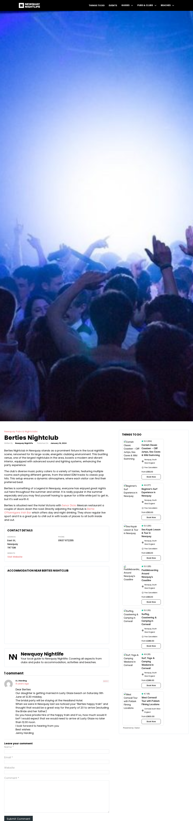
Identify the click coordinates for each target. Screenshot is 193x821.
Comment (11, 778)
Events (113, 5)
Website (9, 767)
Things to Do (97, 5)
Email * (8, 757)
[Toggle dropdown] (132, 5)
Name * (9, 747)
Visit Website (14, 556)
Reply (106, 681)
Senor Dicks (69, 505)
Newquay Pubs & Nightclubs (21, 431)
